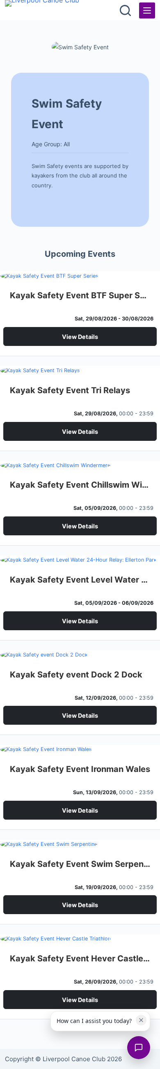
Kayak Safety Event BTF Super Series (80, 295)
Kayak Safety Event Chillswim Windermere (80, 485)
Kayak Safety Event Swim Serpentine (80, 864)
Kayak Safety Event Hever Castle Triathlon (80, 958)
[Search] (125, 10)
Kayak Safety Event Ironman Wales (80, 769)
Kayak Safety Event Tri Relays (70, 390)
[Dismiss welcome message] (141, 1020)
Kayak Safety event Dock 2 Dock (76, 675)
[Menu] (147, 10)
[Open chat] (138, 1047)
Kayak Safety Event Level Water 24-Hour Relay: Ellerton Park (80, 580)
